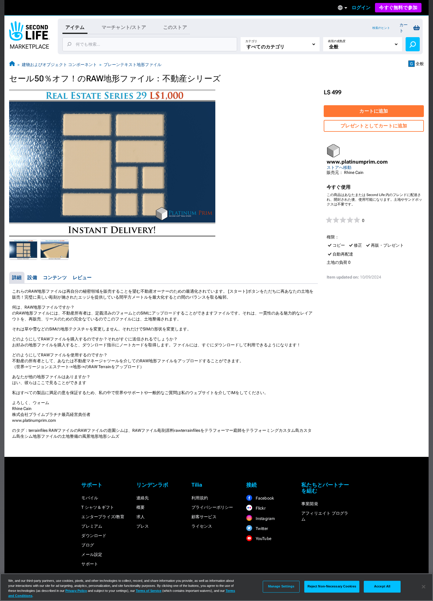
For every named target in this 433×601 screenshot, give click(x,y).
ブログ (87, 545)
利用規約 (199, 497)
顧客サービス (203, 516)
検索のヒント (381, 27)
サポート (89, 564)
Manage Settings (281, 586)
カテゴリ (251, 41)
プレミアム (91, 526)
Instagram (264, 518)
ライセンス (201, 526)
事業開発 (309, 503)
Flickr (259, 508)
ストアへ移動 (339, 167)
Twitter (261, 528)
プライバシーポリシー (212, 507)
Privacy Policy (76, 590)
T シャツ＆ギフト (97, 507)
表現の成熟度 (337, 41)
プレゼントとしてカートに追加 (374, 126)
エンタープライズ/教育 (102, 516)
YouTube (262, 538)
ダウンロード (93, 535)
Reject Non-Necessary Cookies (332, 586)
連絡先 (142, 497)
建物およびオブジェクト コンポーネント (59, 64)
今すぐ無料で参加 (398, 7)
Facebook (264, 498)
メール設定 (91, 554)
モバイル (89, 497)
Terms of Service (148, 590)
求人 (140, 516)
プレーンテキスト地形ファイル (132, 64)
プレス (142, 526)
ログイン (361, 7)
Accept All (382, 586)
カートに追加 (373, 111)
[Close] (423, 586)
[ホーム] (12, 64)
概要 (140, 507)
